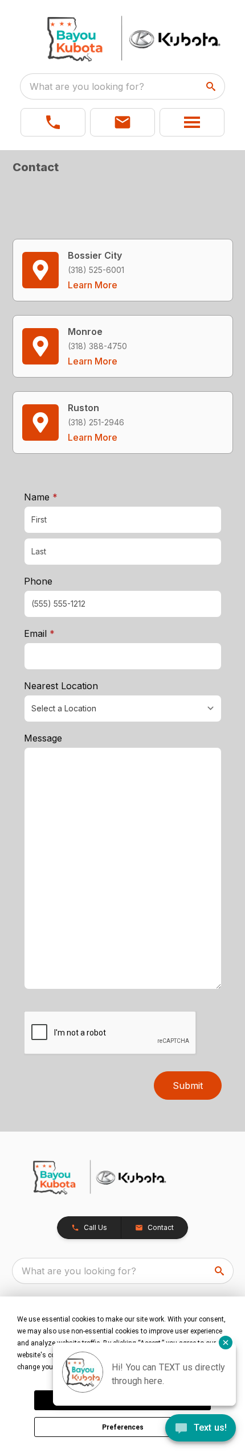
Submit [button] (188, 1085)
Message (43, 738)
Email (57, 633)
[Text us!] (200, 1429)
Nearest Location (61, 685)
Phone (38, 581)
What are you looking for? (87, 86)
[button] (53, 122)
